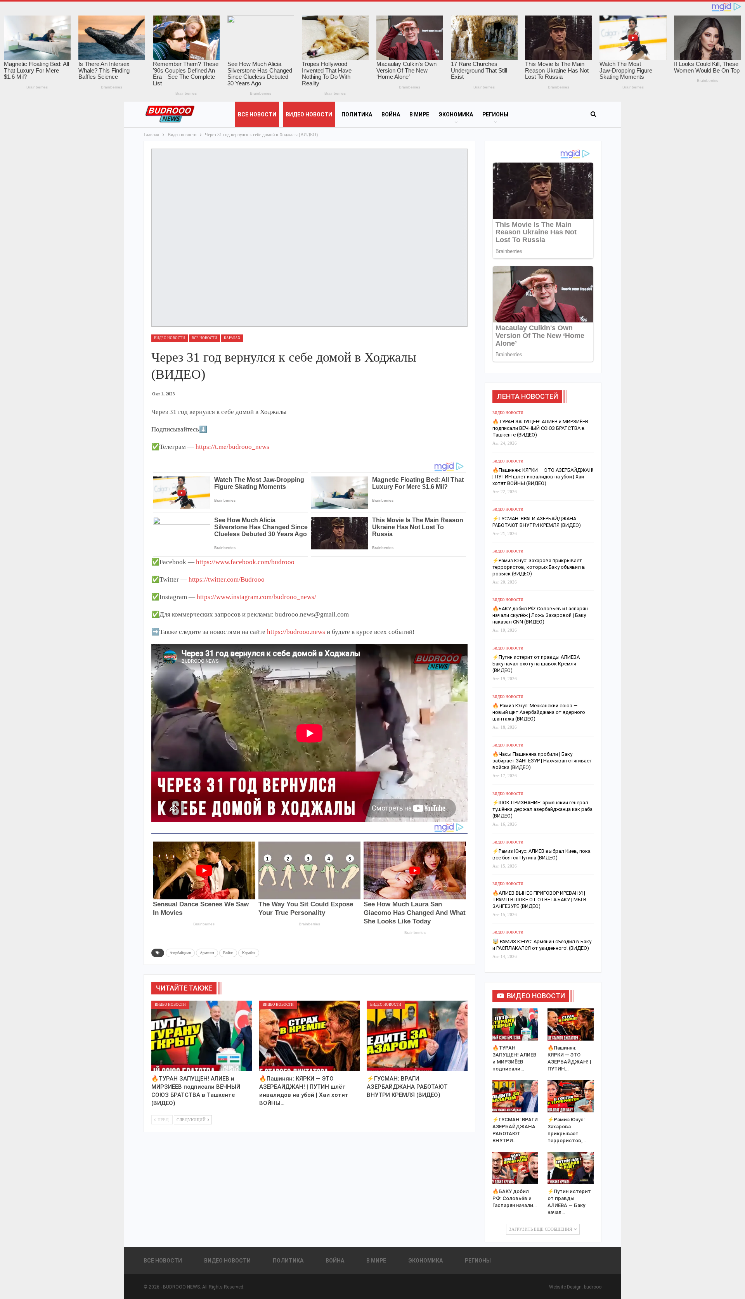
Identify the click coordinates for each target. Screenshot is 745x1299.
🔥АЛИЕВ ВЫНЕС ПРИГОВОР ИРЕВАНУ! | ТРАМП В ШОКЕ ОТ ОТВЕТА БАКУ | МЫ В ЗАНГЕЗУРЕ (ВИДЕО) (539, 899)
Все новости (257, 114)
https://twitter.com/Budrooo (227, 579)
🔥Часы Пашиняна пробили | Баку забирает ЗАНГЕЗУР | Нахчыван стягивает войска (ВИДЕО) (542, 760)
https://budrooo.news (296, 632)
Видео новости (309, 114)
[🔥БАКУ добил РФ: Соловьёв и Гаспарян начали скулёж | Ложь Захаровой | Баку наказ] (515, 1168)
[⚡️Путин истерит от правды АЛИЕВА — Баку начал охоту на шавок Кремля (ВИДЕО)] (570, 1168)
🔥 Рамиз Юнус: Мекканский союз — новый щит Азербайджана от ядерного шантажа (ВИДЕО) (538, 712)
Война (390, 114)
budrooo (592, 1287)
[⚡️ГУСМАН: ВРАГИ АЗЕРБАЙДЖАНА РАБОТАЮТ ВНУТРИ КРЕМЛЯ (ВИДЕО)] (417, 1036)
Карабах (232, 338)
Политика (356, 114)
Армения (207, 953)
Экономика (455, 114)
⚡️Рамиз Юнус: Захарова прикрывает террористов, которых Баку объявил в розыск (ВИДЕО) (538, 567)
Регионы (495, 114)
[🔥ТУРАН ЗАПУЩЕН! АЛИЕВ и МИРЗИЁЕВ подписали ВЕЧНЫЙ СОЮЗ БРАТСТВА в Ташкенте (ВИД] (201, 1036)
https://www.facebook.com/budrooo (245, 562)
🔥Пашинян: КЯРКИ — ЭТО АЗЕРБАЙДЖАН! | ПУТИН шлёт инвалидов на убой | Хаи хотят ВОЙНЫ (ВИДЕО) (542, 476)
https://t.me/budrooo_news (232, 446)
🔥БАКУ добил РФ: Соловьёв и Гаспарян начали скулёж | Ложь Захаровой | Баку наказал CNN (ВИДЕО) (540, 615)
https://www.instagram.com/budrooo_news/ (256, 597)
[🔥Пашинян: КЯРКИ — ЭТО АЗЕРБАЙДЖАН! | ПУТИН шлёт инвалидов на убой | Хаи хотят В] (309, 1036)
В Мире (419, 114)
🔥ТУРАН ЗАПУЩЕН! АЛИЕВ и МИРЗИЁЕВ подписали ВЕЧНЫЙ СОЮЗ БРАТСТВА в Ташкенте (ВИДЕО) (540, 428)
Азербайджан (180, 953)
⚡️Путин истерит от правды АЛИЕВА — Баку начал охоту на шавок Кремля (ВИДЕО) (538, 663)
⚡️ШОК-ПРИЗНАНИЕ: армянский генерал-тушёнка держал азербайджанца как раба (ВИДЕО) (542, 809)
